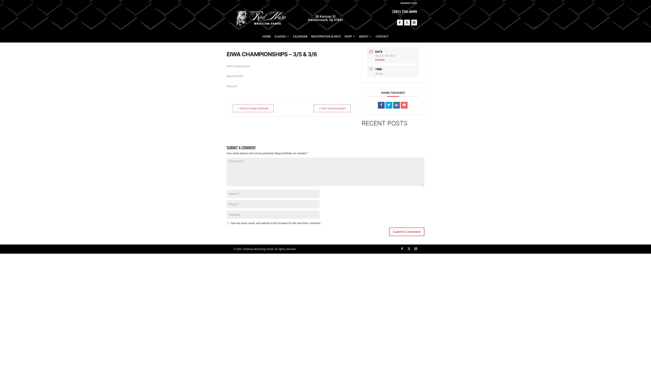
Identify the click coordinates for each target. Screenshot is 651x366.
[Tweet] (389, 105)
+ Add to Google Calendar (253, 108)
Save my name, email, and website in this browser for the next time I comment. (276, 223)
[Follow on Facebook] (400, 22)
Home (267, 36)
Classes (280, 36)
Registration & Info (326, 36)
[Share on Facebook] (381, 105)
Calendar (300, 36)
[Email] (404, 105)
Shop (348, 36)
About (364, 36)
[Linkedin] (396, 105)
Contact (382, 36)
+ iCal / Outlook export (332, 108)
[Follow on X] (407, 22)
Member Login (408, 3)
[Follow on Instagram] (414, 22)
